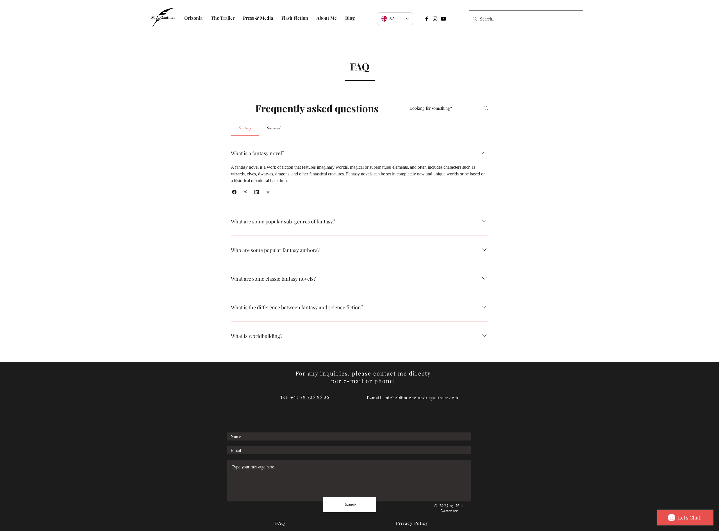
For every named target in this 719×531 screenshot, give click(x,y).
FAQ (281, 523)
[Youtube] (443, 19)
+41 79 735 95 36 (309, 397)
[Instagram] (435, 19)
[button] (234, 192)
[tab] (245, 128)
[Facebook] (427, 19)
